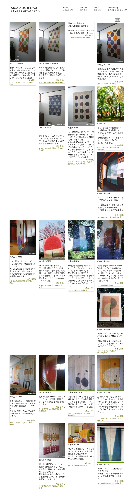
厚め (107, 84)
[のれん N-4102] (110, 43)
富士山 (55, 82)
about (68, 9)
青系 (42, 150)
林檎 (88, 413)
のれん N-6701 (45, 392)
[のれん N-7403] (52, 441)
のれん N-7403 (45, 460)
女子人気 (27, 82)
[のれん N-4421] (52, 106)
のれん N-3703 (103, 392)
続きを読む (31, 80)
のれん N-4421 (45, 128)
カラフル (13, 82)
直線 (80, 290)
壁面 (51, 82)
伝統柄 (47, 82)
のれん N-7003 (74, 444)
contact (83, 9)
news (97, 9)
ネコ (69, 37)
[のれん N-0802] (23, 238)
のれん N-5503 (103, 329)
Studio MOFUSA (24, 8)
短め (99, 149)
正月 (110, 84)
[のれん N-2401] (110, 240)
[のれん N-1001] (23, 375)
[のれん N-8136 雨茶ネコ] (77, 23)
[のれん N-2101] (81, 240)
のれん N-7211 (103, 123)
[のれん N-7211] (110, 104)
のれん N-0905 (103, 193)
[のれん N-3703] (110, 373)
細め (45, 411)
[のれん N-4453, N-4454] (52, 42)
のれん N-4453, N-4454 (48, 63)
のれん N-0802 (16, 257)
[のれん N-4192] (23, 42)
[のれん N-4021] (81, 106)
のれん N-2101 (74, 261)
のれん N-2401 (103, 261)
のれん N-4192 (16, 63)
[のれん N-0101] (110, 443)
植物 (69, 415)
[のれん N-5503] (110, 308)
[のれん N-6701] (52, 373)
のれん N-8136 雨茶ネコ (79, 26)
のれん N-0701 (45, 261)
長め (11, 283)
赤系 (11, 84)
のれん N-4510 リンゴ (77, 392)
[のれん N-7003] (81, 433)
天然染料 (82, 37)
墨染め (76, 37)
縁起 (61, 82)
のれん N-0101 (103, 464)
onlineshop (117, 9)
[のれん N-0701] (52, 240)
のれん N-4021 (74, 128)
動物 (72, 37)
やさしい (19, 82)
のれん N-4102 (103, 65)
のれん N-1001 (16, 397)
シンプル (77, 162)
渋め (87, 37)
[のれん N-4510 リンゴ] (81, 373)
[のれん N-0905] (110, 172)
